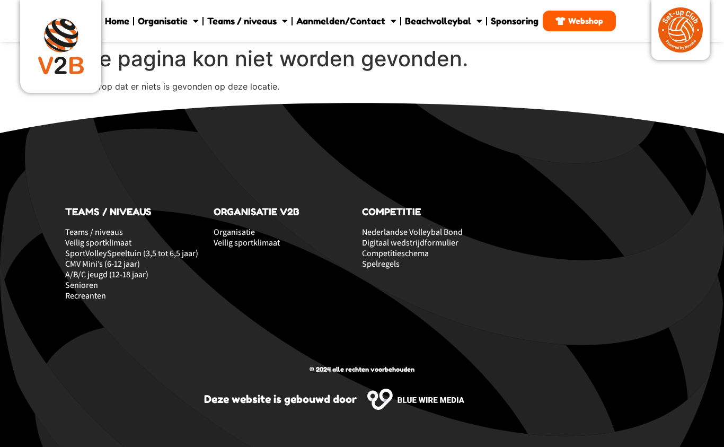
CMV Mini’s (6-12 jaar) (102, 264)
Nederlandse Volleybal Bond (412, 232)
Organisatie (163, 21)
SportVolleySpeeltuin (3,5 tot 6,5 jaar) (131, 253)
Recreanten (85, 296)
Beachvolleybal (438, 21)
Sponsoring (514, 21)
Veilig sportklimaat (98, 243)
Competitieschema (395, 253)
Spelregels (381, 264)
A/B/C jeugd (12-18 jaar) (106, 274)
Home (117, 21)
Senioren (81, 285)
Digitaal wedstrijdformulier (410, 243)
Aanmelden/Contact (340, 21)
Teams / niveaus (242, 21)
